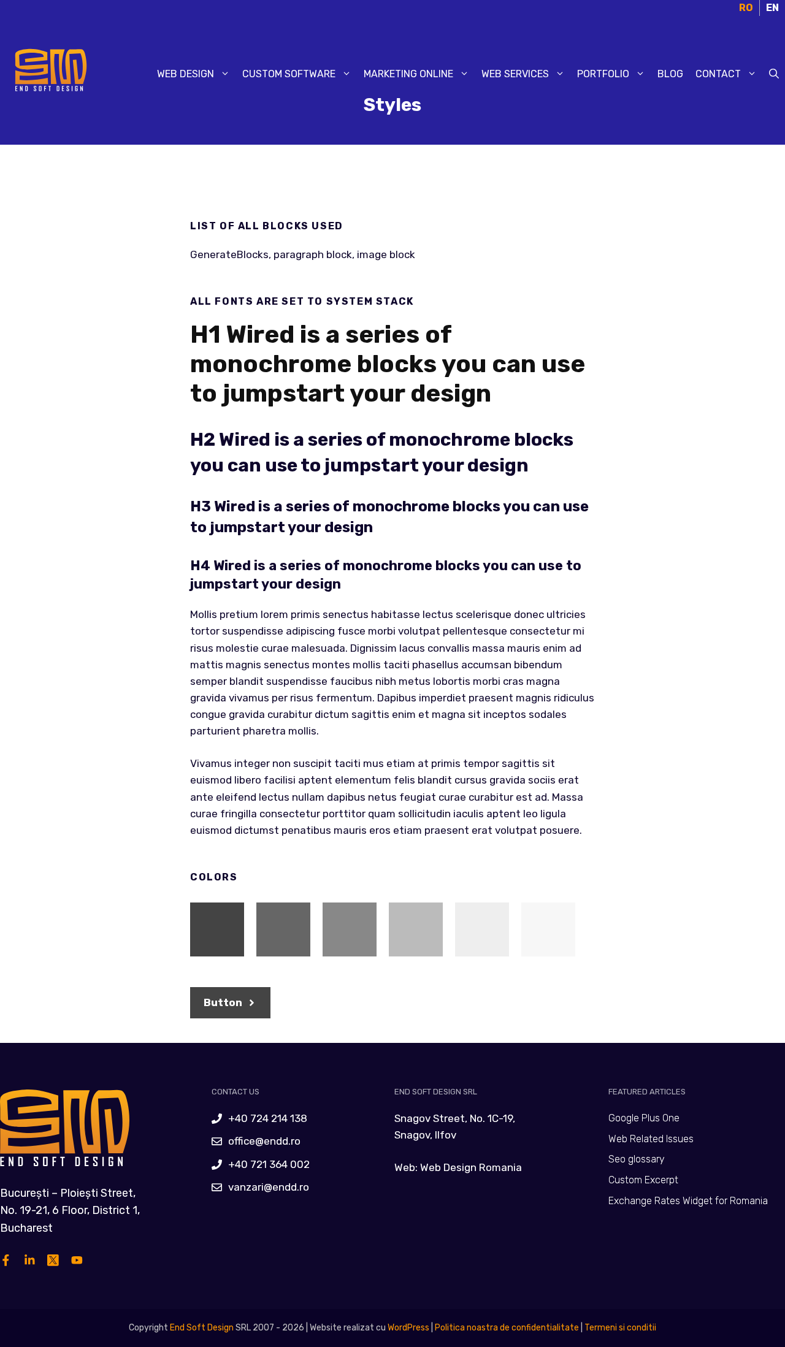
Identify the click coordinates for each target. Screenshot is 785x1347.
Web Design (185, 74)
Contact (718, 74)
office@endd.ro (264, 1141)
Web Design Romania (471, 1167)
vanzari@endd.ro (268, 1187)
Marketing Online (408, 74)
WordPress (408, 1327)
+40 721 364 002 (269, 1164)
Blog (670, 74)
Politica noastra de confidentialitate (506, 1327)
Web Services (515, 74)
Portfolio (603, 74)
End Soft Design (202, 1327)
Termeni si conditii (620, 1327)
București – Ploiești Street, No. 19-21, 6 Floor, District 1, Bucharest (70, 1210)
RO (746, 7)
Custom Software (288, 74)
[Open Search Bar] (774, 74)
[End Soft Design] (49, 73)
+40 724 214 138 (267, 1118)
